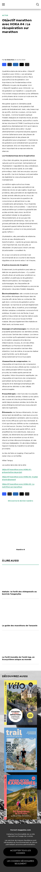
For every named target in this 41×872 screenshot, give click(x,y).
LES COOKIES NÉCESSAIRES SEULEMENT (20, 862)
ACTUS (5, 15)
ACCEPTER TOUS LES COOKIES (20, 852)
